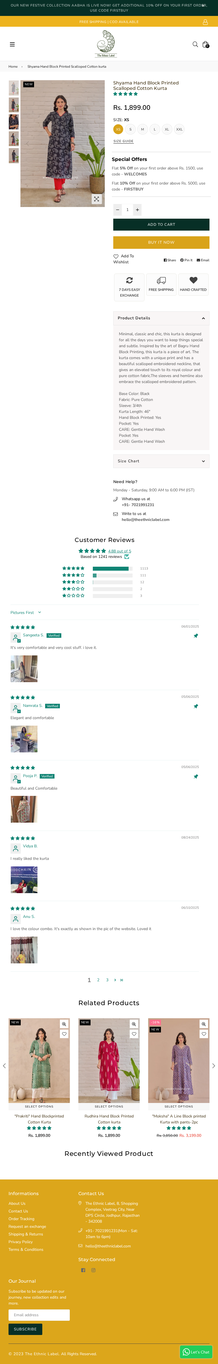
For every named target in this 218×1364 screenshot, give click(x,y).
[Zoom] (97, 199)
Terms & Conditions (26, 1249)
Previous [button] (27, 143)
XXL (179, 129)
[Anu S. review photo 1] (24, 950)
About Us (17, 1203)
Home (13, 66)
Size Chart (128, 461)
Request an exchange (27, 1226)
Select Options (39, 1107)
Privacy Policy (21, 1242)
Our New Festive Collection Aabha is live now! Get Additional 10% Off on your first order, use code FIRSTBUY (109, 8)
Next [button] (97, 143)
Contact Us (18, 1211)
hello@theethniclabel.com (145, 519)
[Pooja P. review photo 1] (24, 809)
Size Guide (124, 141)
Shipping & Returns (26, 1234)
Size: (121, 120)
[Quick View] (64, 1024)
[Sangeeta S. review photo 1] (24, 668)
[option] (62, 143)
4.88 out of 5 (119, 551)
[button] (125, 94)
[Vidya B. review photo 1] (24, 879)
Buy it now (161, 242)
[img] (23, 627)
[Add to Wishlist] (64, 1034)
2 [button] (98, 980)
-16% (85, 1022)
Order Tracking (21, 1219)
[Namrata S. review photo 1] (24, 739)
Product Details (134, 318)
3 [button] (107, 980)
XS (118, 129)
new (29, 84)
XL (167, 129)
